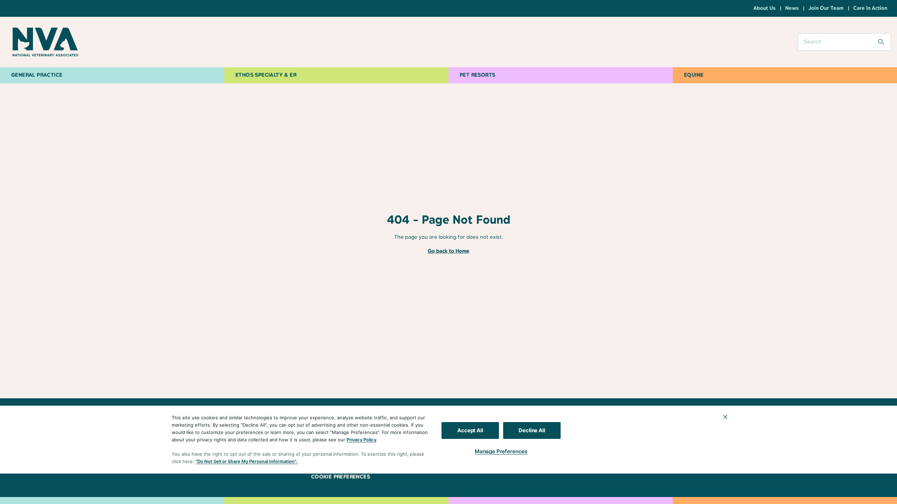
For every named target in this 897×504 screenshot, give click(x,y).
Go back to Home (449, 251)
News (792, 8)
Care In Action (870, 8)
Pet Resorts (477, 75)
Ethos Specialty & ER (265, 75)
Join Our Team (825, 8)
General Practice (36, 75)
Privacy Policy (361, 439)
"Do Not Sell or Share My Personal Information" (246, 461)
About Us (764, 8)
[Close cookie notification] (725, 417)
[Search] (881, 42)
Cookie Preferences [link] (340, 477)
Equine (694, 75)
